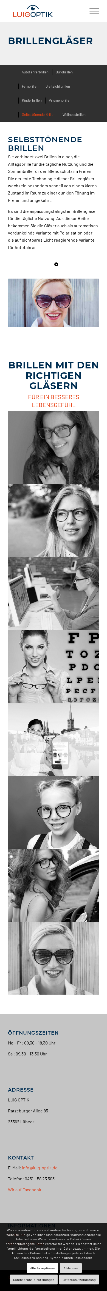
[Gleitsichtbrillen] (53, 739)
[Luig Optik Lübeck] (44, 11)
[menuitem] (91, 11)
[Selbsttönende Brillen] (53, 958)
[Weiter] (86, 303)
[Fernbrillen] (53, 520)
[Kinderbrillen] (53, 812)
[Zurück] (20, 303)
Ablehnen (71, 1268)
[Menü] (91, 11)
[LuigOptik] (53, 666)
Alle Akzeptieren (42, 1268)
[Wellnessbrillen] (53, 447)
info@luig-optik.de (40, 1167)
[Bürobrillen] (53, 593)
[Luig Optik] (53, 885)
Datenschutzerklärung (79, 1279)
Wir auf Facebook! (25, 1189)
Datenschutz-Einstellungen (33, 1279)
